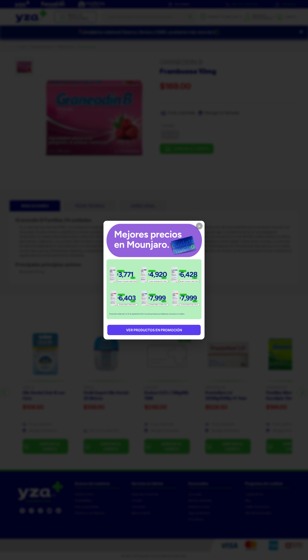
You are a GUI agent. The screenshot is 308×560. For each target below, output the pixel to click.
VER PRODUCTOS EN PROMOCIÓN (154, 330)
